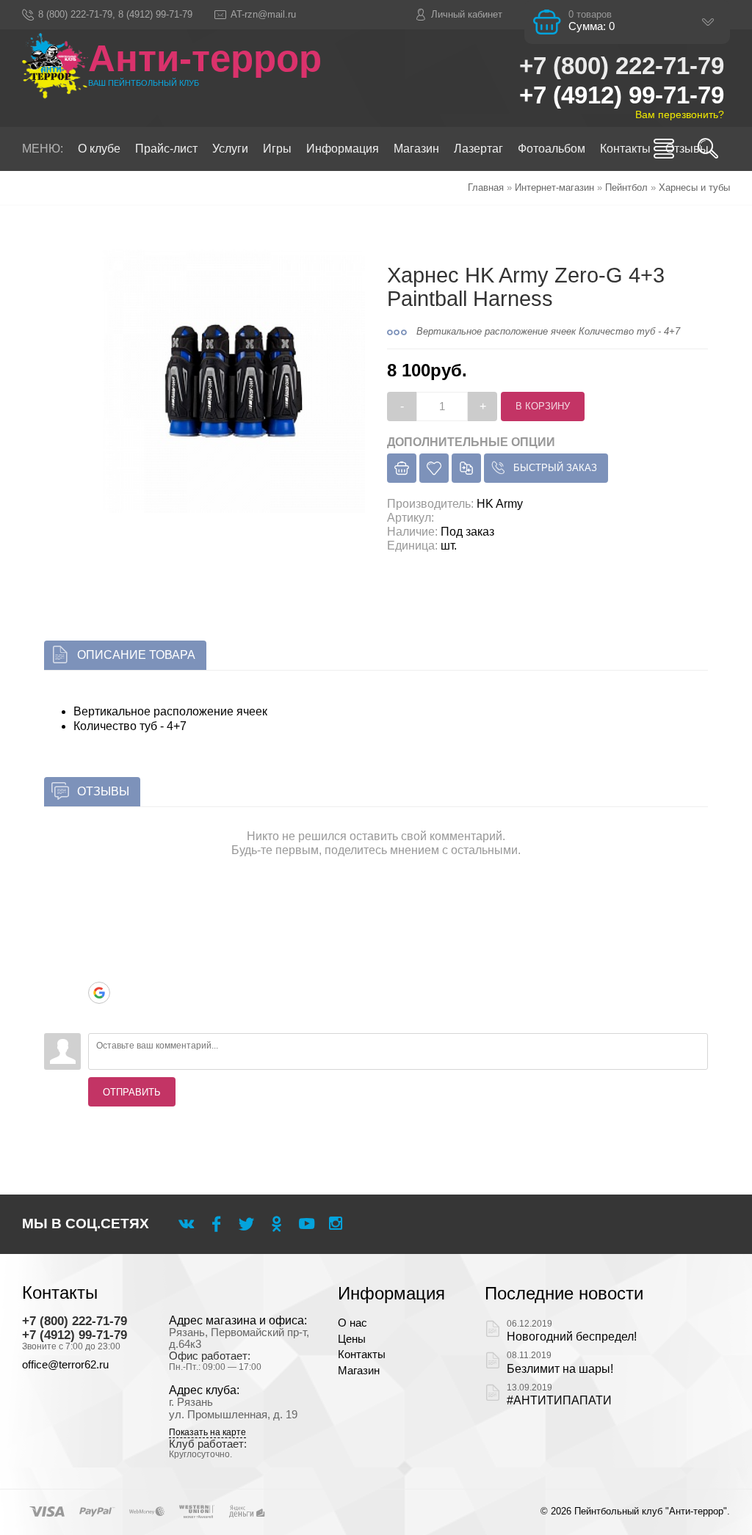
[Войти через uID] (99, 905)
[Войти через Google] (99, 993)
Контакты (362, 1354)
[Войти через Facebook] (99, 949)
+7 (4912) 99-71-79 (621, 95)
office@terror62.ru (65, 1365)
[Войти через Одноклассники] (99, 1015)
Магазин (359, 1371)
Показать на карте (207, 1432)
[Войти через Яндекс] (99, 971)
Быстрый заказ (555, 467)
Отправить (132, 1092)
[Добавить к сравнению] (466, 468)
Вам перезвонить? (679, 114)
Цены (352, 1339)
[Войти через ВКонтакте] (99, 927)
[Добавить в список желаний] (434, 468)
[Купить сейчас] (401, 468)
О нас (352, 1323)
